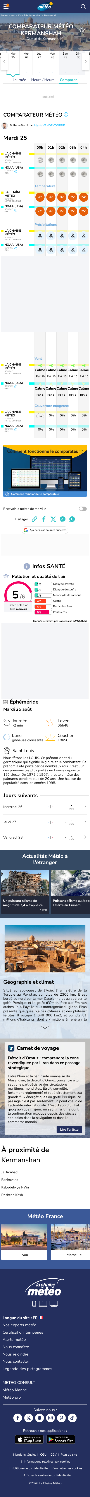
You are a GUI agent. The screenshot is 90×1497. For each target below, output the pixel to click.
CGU (43, 1455)
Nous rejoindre (15, 1354)
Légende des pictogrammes (27, 1368)
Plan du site (69, 1455)
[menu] (6, 6)
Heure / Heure (43, 79)
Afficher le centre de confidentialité (47, 1475)
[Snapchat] (39, 1418)
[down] (45, 1027)
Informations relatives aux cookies (47, 1462)
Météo (4, 15)
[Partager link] (34, 519)
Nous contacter (16, 1361)
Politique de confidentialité (30, 1468)
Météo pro (12, 1397)
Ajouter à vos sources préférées (48, 530)
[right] (85, 61)
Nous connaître (16, 1346)
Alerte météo (14, 1339)
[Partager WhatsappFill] (72, 519)
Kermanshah (50, 15)
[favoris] (82, 30)
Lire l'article (69, 1129)
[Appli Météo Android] (61, 1440)
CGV (53, 1455)
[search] (83, 6)
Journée (19, 79)
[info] (65, 115)
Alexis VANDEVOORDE (49, 125)
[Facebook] (17, 1418)
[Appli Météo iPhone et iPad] (29, 1440)
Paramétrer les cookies (67, 1468)
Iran (13, 15)
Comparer (68, 79)
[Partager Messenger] (63, 519)
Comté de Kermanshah (29, 15)
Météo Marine (15, 1390)
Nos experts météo (19, 1325)
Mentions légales (24, 1455)
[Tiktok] (72, 1418)
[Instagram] (50, 1418)
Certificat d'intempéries (23, 1332)
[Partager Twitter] (53, 519)
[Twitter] (28, 1418)
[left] (4, 61)
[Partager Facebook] (44, 519)
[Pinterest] (61, 1418)
